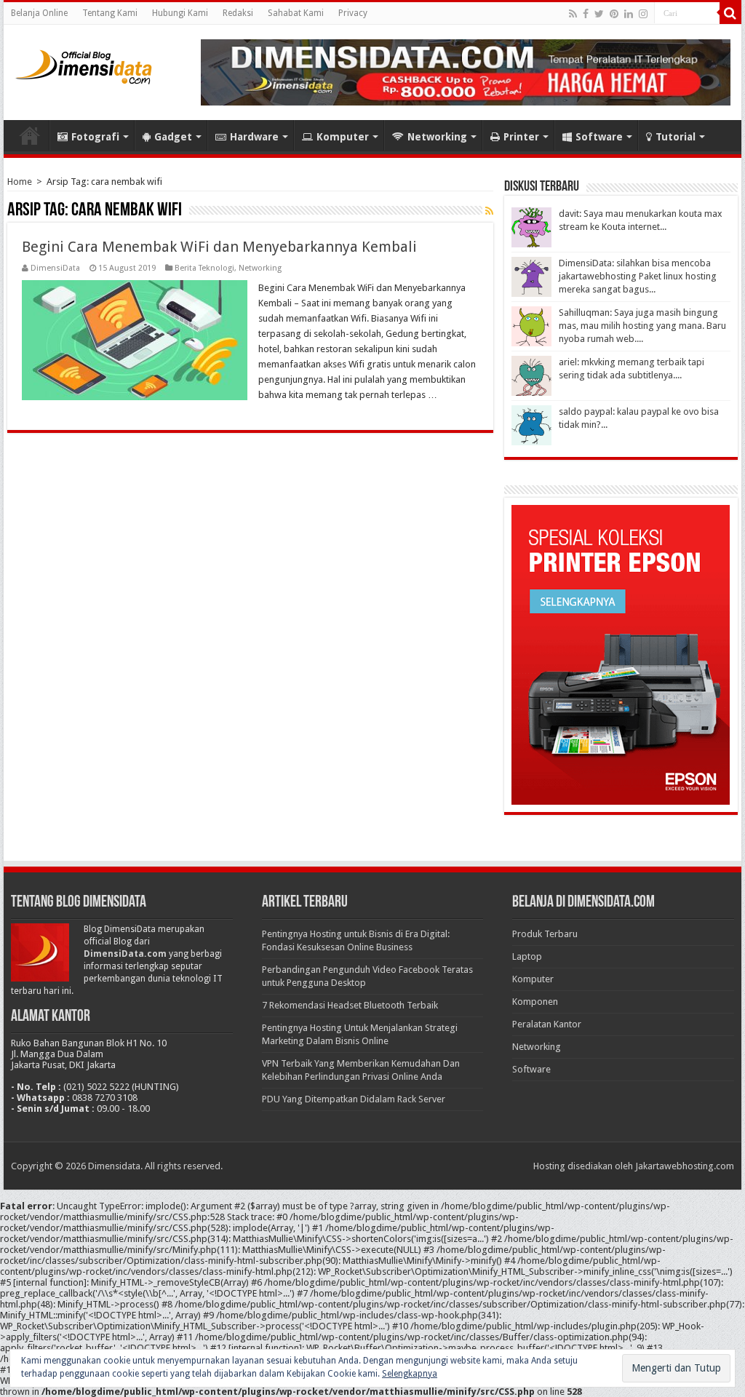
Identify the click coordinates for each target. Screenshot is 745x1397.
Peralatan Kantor (546, 1024)
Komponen (535, 1001)
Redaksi (238, 13)
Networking (437, 137)
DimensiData (55, 268)
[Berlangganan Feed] (489, 211)
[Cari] (730, 13)
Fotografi (95, 137)
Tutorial (676, 137)
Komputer (342, 137)
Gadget (173, 137)
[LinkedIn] (628, 14)
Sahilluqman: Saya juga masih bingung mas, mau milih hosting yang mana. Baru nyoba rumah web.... (642, 325)
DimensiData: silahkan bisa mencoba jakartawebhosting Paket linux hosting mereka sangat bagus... (638, 276)
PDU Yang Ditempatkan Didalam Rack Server (353, 1099)
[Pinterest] (614, 14)
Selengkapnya (409, 1374)
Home (30, 135)
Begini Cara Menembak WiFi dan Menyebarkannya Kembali (219, 246)
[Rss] (572, 14)
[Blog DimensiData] (84, 64)
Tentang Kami (110, 13)
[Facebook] (585, 14)
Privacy (352, 13)
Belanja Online (39, 13)
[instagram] (643, 14)
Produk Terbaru (545, 933)
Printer (521, 137)
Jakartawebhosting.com (684, 1166)
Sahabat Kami (296, 13)
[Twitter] (599, 14)
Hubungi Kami (180, 13)
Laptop (527, 956)
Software (599, 137)
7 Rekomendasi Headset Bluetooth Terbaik (350, 1005)
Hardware (254, 137)
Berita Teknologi (204, 268)
